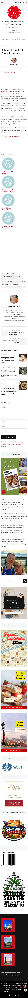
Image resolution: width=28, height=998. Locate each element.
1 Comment (14, 68)
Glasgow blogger (16, 279)
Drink (11, 46)
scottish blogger (20, 287)
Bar (3, 273)
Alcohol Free (5, 357)
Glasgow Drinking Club (8, 371)
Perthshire (14, 284)
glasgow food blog (8, 281)
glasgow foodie (21, 281)
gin (6, 370)
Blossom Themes (10, 990)
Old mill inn (5, 284)
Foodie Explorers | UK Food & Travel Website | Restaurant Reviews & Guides (14, 26)
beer (8, 273)
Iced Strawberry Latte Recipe (7, 361)
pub (11, 287)
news (2, 373)
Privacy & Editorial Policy (17, 992)
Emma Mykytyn (14, 64)
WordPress (7, 992)
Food (13, 273)
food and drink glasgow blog (11, 276)
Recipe (7, 358)
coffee (12, 357)
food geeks (5, 279)
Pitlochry (5, 287)
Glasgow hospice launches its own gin (9, 376)
